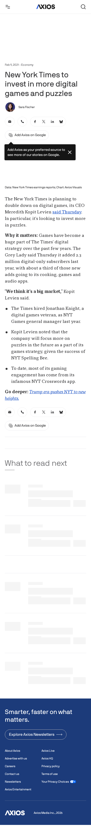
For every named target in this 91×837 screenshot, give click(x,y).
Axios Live (48, 750)
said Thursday (66, 212)
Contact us (12, 773)
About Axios (12, 750)
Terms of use (49, 773)
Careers (10, 766)
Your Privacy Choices (55, 781)
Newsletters (13, 781)
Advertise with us (16, 758)
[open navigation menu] (8, 6)
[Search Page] (83, 7)
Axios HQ (47, 758)
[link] (10, 121)
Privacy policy (50, 766)
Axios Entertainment (18, 789)
